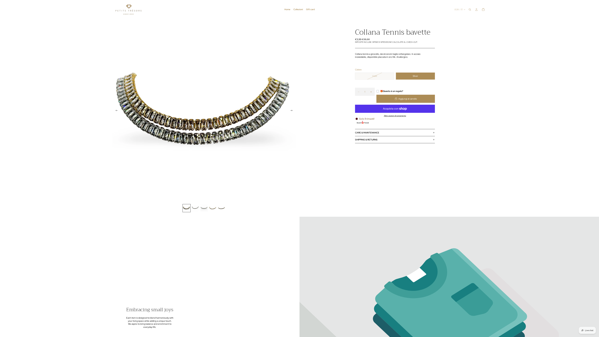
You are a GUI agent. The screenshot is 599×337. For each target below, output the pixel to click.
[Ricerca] (469, 9)
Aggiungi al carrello (407, 98)
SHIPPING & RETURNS (366, 139)
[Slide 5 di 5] (221, 208)
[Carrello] (483, 9)
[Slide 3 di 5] (204, 208)
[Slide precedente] (115, 110)
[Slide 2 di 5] (195, 208)
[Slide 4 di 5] (213, 208)
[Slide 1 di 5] (186, 208)
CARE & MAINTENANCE (367, 132)
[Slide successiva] (292, 110)
